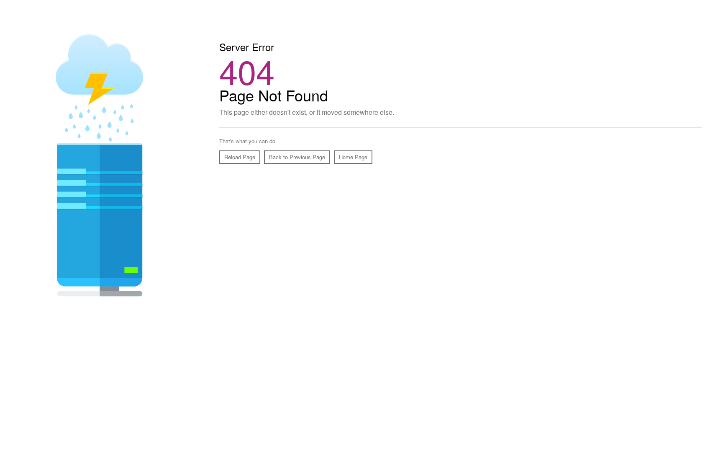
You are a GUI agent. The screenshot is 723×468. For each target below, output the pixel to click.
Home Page (353, 157)
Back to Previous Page (297, 157)
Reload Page (239, 157)
